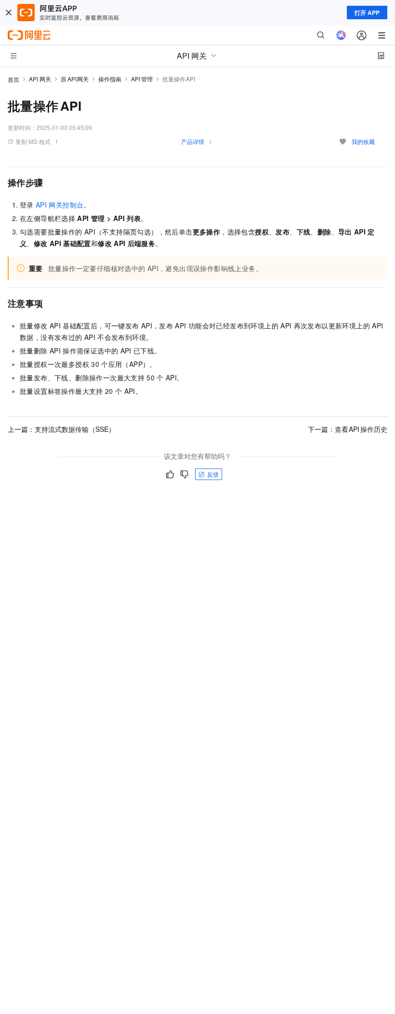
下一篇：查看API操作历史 (348, 429)
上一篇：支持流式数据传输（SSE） (61, 429)
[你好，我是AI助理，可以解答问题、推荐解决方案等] (341, 35)
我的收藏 (363, 141)
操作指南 (109, 79)
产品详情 (192, 141)
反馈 (213, 474)
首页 (13, 79)
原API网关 (75, 79)
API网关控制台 (59, 204)
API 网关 (40, 79)
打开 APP (367, 12)
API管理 (142, 79)
